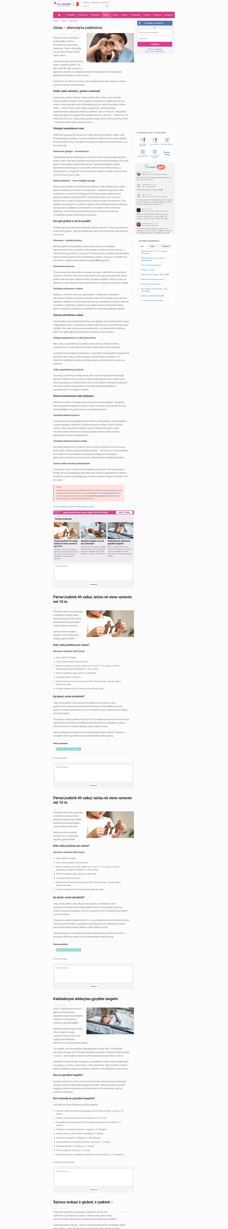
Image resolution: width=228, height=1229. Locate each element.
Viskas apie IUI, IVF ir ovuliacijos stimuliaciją (154, 174)
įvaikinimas (59, 758)
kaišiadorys (59, 1162)
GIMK (96, 260)
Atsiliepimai (168, 15)
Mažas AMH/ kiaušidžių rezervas (152, 279)
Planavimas (82, 15)
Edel (143, 209)
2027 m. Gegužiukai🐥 (148, 186)
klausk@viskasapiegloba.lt (96, 496)
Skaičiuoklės (135, 15)
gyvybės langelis (69, 1162)
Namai (124, 15)
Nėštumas (95, 15)
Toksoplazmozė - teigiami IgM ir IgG (153, 274)
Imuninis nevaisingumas (152, 284)
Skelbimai (157, 15)
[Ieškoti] (107, 6)
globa (65, 758)
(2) (112, 1202)
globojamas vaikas (75, 506)
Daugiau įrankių (167, 153)
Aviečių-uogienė (146, 223)
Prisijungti (155, 44)
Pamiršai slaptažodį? (155, 49)
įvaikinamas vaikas (88, 506)
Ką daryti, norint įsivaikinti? (68, 749)
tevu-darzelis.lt (62, 34)
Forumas (147, 15)
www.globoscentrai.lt (110, 493)
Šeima (115, 15)
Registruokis (160, 51)
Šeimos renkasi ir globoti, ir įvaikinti (82, 1202)
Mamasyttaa (145, 184)
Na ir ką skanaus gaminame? (150, 225)
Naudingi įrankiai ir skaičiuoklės (151, 132)
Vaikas (105, 15)
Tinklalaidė (71, 15)
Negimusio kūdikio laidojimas (151, 296)
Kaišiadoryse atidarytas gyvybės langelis (85, 999)
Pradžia (59, 15)
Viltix (143, 194)
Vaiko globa (73, 21)
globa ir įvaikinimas (61, 506)
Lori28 (143, 172)
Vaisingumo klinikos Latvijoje (153, 300)
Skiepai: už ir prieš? (148, 270)
